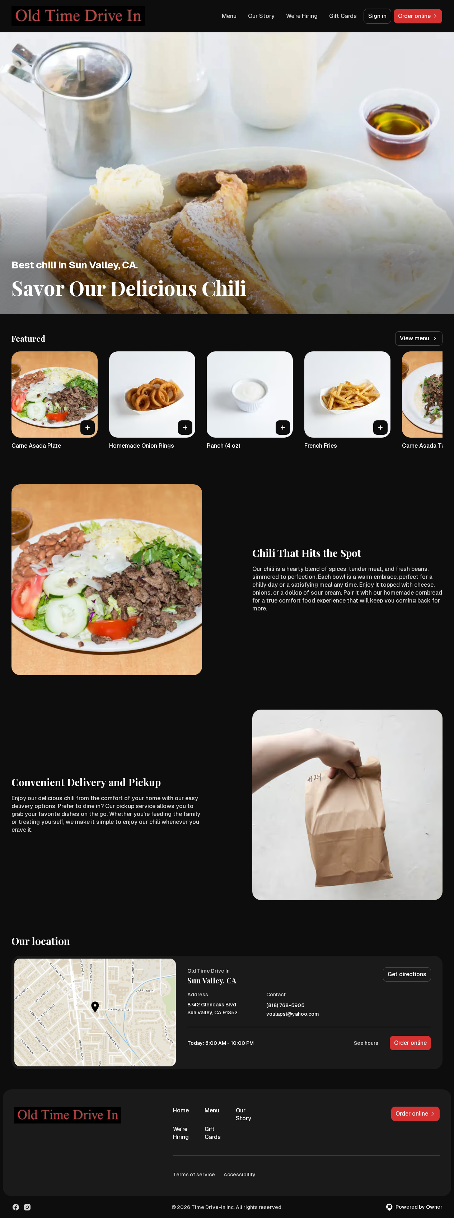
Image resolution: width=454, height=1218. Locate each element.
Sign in (377, 16)
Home (181, 1110)
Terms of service (194, 1174)
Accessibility (240, 1174)
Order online (410, 1043)
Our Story (261, 16)
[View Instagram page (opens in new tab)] (27, 1207)
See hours (366, 1043)
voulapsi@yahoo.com (292, 1014)
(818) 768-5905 (285, 1005)
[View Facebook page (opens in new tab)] (15, 1207)
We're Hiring (302, 16)
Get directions (407, 974)
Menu (229, 16)
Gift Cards (343, 16)
